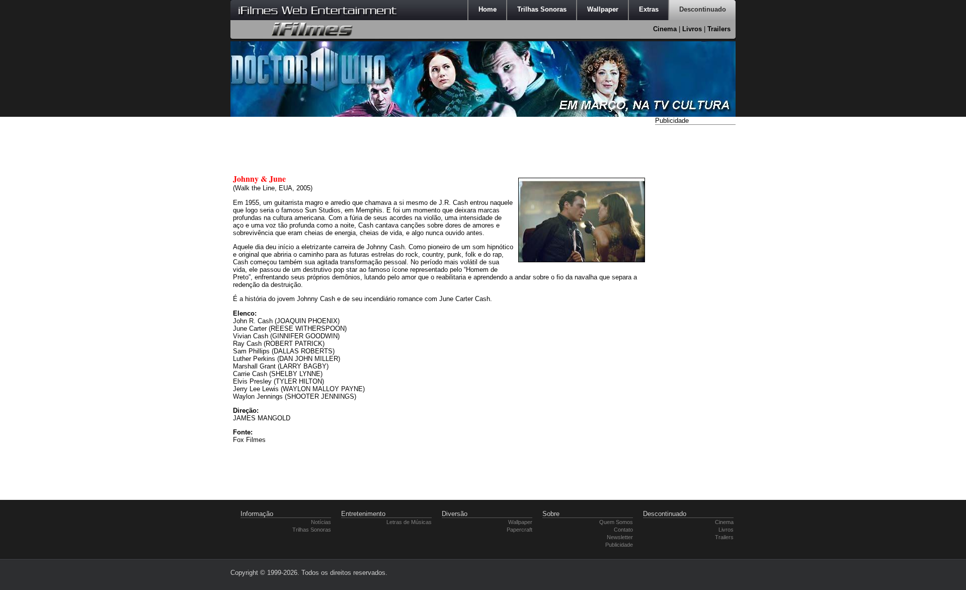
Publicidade (619, 545)
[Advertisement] (695, 278)
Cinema (665, 29)
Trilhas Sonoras (311, 530)
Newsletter (620, 537)
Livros (692, 29)
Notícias (321, 522)
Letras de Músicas (409, 522)
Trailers (719, 29)
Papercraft (519, 530)
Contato (623, 530)
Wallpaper (520, 522)
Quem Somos (616, 522)
